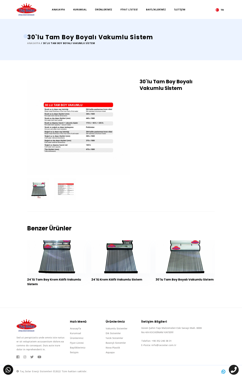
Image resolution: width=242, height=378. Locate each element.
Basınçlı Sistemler (116, 342)
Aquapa (110, 352)
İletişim (179, 9)
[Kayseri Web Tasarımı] (223, 371)
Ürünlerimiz (103, 9)
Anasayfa (58, 9)
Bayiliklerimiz (156, 9)
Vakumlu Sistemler (116, 328)
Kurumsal (80, 9)
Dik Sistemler (113, 333)
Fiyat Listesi (129, 9)
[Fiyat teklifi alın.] (8, 370)
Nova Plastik (113, 347)
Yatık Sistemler (114, 338)
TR (222, 9)
